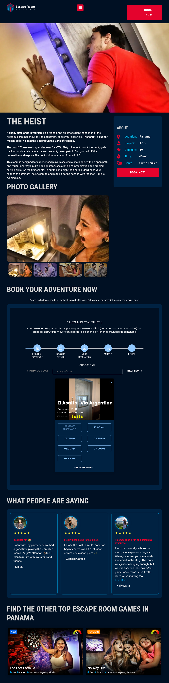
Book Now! (138, 172)
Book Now (148, 12)
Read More (69, 580)
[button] (100, 228)
